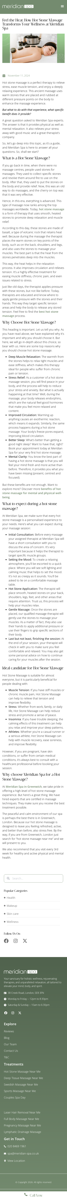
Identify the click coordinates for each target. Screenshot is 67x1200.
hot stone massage (51, 209)
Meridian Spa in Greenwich (24, 786)
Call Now (36, 1196)
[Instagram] (15, 941)
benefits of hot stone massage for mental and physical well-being (32, 493)
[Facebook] (6, 941)
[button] (62, 6)
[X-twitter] (25, 941)
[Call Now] (25, 1194)
